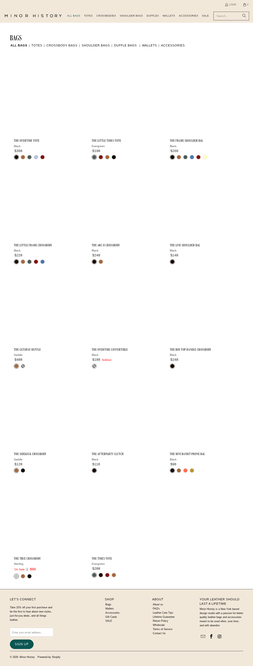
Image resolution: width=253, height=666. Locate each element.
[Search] (244, 16)
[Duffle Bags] (138, 45)
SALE (108, 620)
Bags (108, 604)
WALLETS (149, 45)
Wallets (109, 608)
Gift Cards (111, 616)
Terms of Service (162, 629)
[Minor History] (33, 16)
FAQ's (156, 608)
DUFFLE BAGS (125, 45)
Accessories (112, 612)
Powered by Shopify (49, 657)
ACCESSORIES (173, 45)
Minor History (27, 657)
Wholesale (159, 624)
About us (158, 604)
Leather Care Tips (163, 612)
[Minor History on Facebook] (211, 637)
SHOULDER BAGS (96, 45)
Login (232, 4)
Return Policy (160, 620)
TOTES (36, 45)
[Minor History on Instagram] (219, 637)
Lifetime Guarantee (164, 616)
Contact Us (159, 633)
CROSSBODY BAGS (61, 45)
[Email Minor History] (203, 637)
